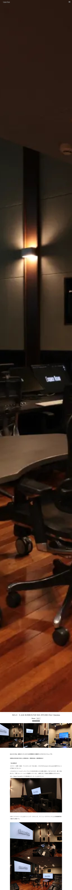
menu (69, 2)
